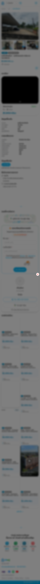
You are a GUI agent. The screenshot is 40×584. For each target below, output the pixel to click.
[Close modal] (37, 274)
